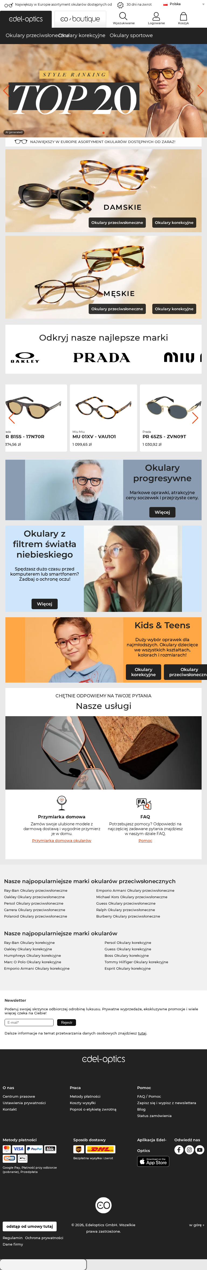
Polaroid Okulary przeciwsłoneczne (35, 916)
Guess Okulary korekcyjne (128, 949)
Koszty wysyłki (83, 1103)
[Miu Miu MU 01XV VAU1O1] (103, 408)
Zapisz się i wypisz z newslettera (166, 1103)
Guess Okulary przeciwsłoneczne (126, 903)
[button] (26, 19)
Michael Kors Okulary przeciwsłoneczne (131, 897)
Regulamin (13, 1238)
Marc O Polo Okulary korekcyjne (32, 962)
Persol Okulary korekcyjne (128, 942)
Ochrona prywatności (44, 1238)
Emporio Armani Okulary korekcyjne (37, 968)
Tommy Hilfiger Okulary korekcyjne (136, 962)
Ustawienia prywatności (24, 1103)
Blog (141, 1109)
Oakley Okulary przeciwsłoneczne (34, 897)
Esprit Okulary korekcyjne (128, 968)
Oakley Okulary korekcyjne (28, 949)
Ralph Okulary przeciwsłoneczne (125, 910)
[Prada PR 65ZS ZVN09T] (174, 408)
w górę (196, 1225)
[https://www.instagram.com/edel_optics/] (189, 1150)
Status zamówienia (154, 1116)
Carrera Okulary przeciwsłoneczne (34, 910)
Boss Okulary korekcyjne (127, 955)
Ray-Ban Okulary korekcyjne (29, 942)
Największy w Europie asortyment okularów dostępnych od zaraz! (63, 6)
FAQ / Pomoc (149, 1096)
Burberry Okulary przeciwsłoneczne (128, 916)
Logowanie (156, 23)
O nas (8, 1087)
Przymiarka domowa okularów (61, 840)
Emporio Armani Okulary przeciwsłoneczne (135, 890)
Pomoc (145, 840)
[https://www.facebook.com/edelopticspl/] (179, 1150)
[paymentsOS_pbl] (9, 1159)
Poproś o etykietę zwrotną (93, 1109)
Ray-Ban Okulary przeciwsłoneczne (35, 890)
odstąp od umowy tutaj (29, 1226)
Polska (175, 4)
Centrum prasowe (19, 1096)
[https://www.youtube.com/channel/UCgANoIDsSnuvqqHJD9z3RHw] (199, 1150)
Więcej (162, 512)
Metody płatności (85, 1096)
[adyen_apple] (22, 1159)
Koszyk (183, 23)
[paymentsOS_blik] (50, 1149)
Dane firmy (13, 1244)
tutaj (142, 1033)
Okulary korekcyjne (174, 222)
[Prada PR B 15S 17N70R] (33, 408)
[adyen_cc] (7, 1149)
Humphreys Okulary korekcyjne (32, 955)
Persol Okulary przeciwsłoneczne (33, 903)
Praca (75, 1087)
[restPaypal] (34, 1149)
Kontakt (10, 1109)
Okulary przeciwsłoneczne (117, 222)
